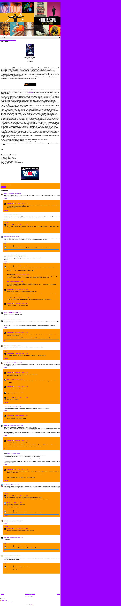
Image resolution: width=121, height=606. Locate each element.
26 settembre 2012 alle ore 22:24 (15, 502)
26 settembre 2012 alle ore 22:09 (21, 440)
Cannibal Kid (6, 425)
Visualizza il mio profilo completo (6, 602)
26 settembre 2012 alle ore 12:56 (14, 319)
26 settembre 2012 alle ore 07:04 (14, 193)
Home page (30, 594)
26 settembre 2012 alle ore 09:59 (14, 214)
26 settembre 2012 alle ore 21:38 (12, 484)
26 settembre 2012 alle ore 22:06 (21, 289)
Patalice (5, 312)
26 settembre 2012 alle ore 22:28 (22, 297)
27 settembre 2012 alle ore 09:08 (17, 379)
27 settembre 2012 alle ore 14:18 (21, 397)
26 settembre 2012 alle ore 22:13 (21, 495)
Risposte (7, 201)
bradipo (5, 193)
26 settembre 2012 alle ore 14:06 (21, 266)
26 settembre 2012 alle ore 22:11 (21, 469)
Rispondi (5, 198)
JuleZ (8, 281)
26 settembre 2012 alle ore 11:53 (19, 255)
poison (8, 379)
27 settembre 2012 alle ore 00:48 (16, 537)
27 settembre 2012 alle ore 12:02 (21, 386)
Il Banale (5, 555)
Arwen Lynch (6, 537)
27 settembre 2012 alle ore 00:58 (21, 510)
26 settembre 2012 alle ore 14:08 (21, 353)
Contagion (30, 92)
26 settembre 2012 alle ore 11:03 (21, 203)
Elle (4, 484)
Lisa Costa (6, 362)
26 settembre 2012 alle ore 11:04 (21, 245)
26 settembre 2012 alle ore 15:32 (15, 362)
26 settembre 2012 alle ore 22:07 (21, 372)
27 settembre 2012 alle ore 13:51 (17, 391)
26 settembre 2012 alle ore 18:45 (16, 425)
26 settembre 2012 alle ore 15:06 (22, 274)
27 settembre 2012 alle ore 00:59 (21, 546)
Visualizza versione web (30, 596)
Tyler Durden (6, 520)
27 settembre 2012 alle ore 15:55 (14, 555)
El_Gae (5, 345)
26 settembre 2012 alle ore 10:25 (12, 236)
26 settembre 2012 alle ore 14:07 (21, 332)
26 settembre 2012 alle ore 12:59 (13, 345)
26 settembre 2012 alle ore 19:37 (13, 453)
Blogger (32, 604)
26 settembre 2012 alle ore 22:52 (16, 520)
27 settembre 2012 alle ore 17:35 (21, 566)
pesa (5, 236)
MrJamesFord (10, 203)
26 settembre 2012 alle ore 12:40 (14, 312)
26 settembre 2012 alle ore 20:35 (16, 281)
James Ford (4, 600)
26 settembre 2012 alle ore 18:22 (14, 406)
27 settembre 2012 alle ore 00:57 (21, 303)
